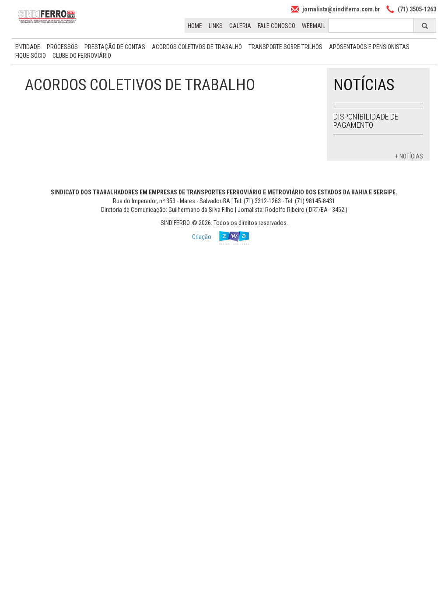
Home (195, 25)
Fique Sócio (30, 55)
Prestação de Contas (114, 46)
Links (216, 25)
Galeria (240, 25)
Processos (62, 46)
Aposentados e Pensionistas (369, 46)
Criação (202, 236)
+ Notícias (409, 156)
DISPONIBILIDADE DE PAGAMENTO (365, 121)
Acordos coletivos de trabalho (197, 46)
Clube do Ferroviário (81, 55)
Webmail (313, 25)
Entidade (27, 46)
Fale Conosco (276, 25)
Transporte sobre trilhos (285, 46)
